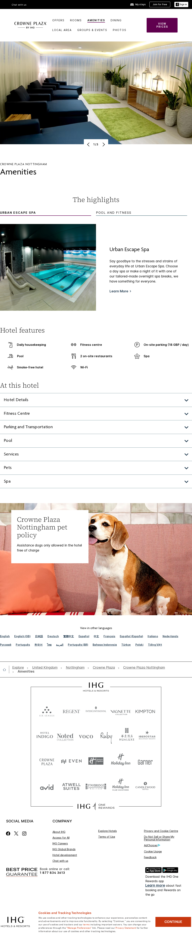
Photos (119, 30)
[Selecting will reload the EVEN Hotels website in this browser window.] (71, 761)
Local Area (62, 30)
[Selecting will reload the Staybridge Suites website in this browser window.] (96, 786)
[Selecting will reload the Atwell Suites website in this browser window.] (71, 786)
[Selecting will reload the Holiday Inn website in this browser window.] (120, 761)
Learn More (119, 291)
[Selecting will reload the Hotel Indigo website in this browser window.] (45, 736)
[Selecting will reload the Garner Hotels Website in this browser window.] (145, 761)
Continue (173, 921)
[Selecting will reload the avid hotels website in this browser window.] (47, 786)
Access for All (61, 837)
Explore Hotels (107, 830)
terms (86, 924)
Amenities (96, 20)
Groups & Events (92, 30)
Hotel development (64, 855)
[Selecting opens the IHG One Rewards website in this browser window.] (95, 806)
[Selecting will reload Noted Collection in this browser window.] (65, 736)
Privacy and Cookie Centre (161, 830)
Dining (116, 20)
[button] (181, 4)
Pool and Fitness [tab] (113, 212)
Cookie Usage (153, 851)
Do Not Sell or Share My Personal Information (159, 838)
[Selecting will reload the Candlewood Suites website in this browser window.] (145, 786)
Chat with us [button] (19, 4)
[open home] (6, 669)
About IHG (58, 831)
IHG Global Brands (64, 849)
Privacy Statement (126, 927)
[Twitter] (16, 833)
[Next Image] (103, 144)
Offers (58, 20)
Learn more (155, 885)
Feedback (150, 857)
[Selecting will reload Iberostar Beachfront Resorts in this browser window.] (147, 736)
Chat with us (60, 860)
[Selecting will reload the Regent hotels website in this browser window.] (71, 711)
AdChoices (151, 845)
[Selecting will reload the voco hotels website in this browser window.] (86, 736)
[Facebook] (9, 833)
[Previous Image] (89, 144)
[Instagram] (24, 833)
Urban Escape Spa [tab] (18, 212)
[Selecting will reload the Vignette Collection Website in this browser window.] (120, 711)
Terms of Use (106, 836)
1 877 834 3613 (52, 873)
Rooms (76, 20)
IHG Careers (60, 843)
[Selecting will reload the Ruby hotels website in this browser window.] (106, 736)
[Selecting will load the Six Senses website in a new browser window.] (47, 711)
